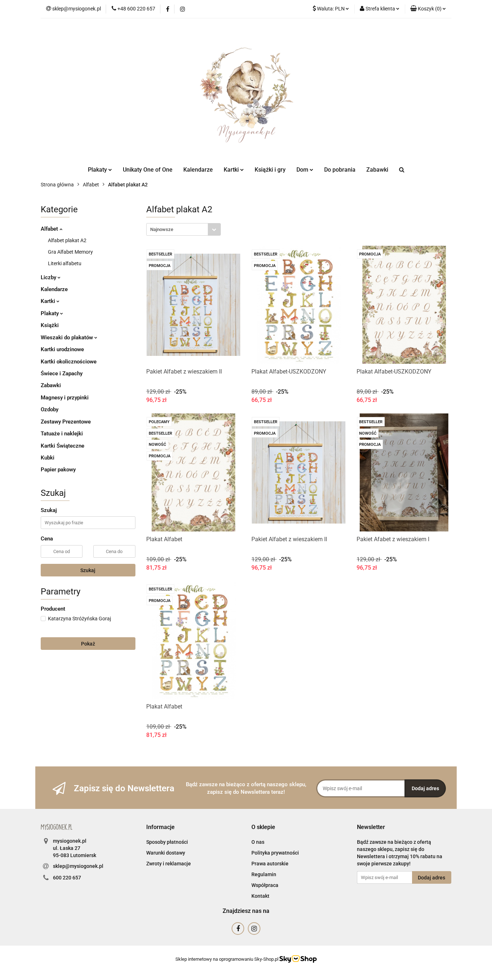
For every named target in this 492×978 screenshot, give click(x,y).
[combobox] (183, 229)
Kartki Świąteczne (62, 446)
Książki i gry (270, 169)
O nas (257, 842)
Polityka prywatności (275, 853)
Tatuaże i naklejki (62, 433)
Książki (50, 325)
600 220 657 (67, 877)
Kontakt (260, 896)
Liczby (49, 277)
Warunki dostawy (165, 853)
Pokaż (88, 644)
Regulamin (263, 874)
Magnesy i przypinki (65, 397)
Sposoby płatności (167, 842)
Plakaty (50, 313)
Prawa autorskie (270, 863)
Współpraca (264, 885)
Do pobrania (339, 169)
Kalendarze (198, 169)
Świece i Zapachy (61, 373)
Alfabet (50, 229)
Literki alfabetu (64, 263)
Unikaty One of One (148, 169)
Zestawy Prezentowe (66, 421)
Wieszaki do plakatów (67, 337)
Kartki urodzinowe (62, 349)
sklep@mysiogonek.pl (78, 866)
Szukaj (87, 570)
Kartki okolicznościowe (69, 361)
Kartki (49, 301)
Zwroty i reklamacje (168, 863)
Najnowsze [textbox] (161, 229)
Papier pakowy (58, 469)
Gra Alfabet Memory (70, 252)
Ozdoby (49, 409)
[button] (428, 9)
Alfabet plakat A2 (67, 240)
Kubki (47, 457)
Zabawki (377, 169)
